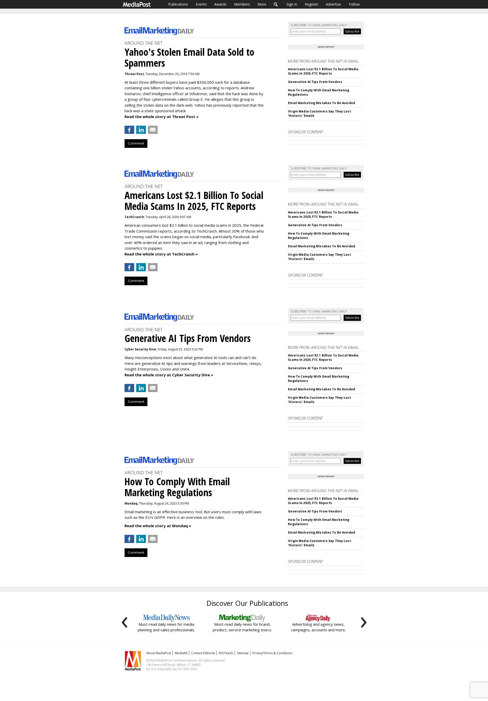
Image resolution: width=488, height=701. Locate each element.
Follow (354, 4)
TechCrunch (134, 217)
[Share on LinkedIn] (141, 130)
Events (201, 4)
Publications (178, 4)
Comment (136, 143)
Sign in (291, 4)
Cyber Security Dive (140, 349)
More (261, 4)
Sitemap (243, 653)
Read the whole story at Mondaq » (158, 525)
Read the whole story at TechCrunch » (161, 253)
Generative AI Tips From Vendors (315, 82)
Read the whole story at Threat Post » (162, 116)
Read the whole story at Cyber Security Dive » (169, 374)
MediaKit (181, 653)
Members (242, 4)
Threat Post (134, 74)
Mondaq (131, 503)
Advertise (333, 4)
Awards (220, 4)
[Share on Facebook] (129, 130)
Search (276, 4)
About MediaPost (158, 653)
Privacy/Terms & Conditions (272, 653)
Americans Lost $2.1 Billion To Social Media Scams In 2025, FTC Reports (323, 71)
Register (311, 4)
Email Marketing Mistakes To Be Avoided (321, 103)
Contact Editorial (203, 653)
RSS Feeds (226, 653)
